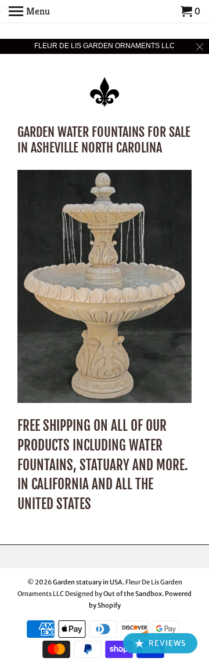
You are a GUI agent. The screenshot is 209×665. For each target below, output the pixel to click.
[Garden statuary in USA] (104, 84)
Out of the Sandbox (132, 594)
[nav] (29, 11)
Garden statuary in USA (87, 582)
